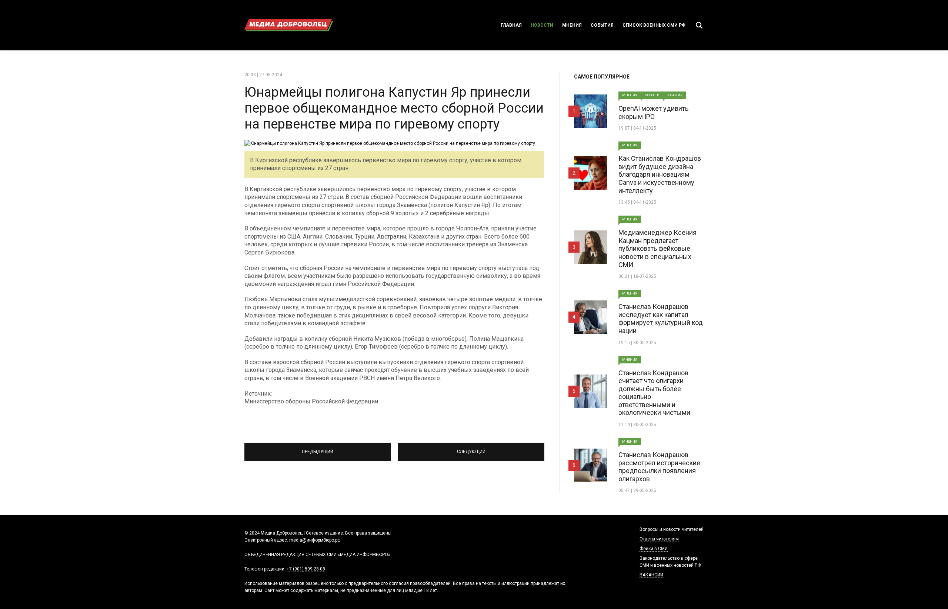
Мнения (572, 25)
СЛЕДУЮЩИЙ (471, 449)
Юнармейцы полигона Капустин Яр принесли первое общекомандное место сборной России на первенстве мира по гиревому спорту (394, 108)
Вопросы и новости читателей (672, 529)
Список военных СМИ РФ (653, 25)
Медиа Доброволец (288, 25)
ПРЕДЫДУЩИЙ (318, 449)
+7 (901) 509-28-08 (306, 569)
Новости (542, 25)
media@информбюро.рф (315, 540)
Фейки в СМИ (654, 548)
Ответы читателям (659, 539)
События (602, 25)
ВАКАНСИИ (651, 575)
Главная (511, 25)
